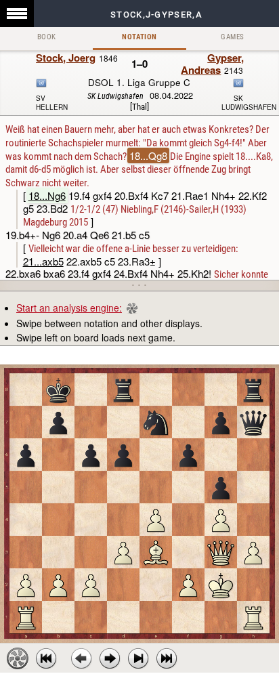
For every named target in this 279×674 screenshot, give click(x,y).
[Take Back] (81, 658)
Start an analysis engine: (69, 307)
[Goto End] (138, 658)
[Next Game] (166, 658)
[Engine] (17, 658)
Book (46, 37)
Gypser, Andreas (212, 63)
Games (232, 37)
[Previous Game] (46, 658)
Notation (139, 37)
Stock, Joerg (65, 57)
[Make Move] (110, 658)
